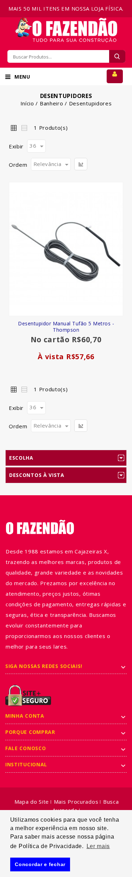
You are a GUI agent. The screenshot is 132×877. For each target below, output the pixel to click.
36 (33, 145)
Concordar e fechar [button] (40, 864)
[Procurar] (117, 56)
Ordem (18, 164)
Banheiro (51, 103)
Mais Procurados (76, 801)
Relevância (47, 163)
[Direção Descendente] (80, 164)
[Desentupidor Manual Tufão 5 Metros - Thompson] (66, 249)
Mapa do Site (31, 801)
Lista (24, 128)
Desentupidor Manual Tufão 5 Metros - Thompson (66, 326)
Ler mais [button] (98, 846)
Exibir (16, 146)
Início (27, 103)
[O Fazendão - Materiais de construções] (66, 21)
